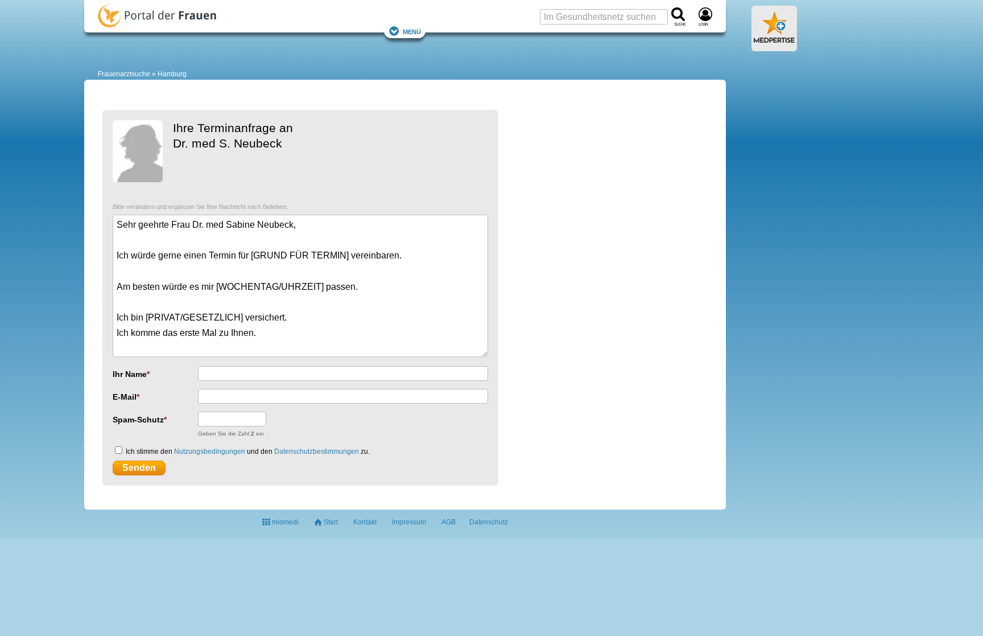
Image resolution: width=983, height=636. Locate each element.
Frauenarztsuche (124, 74)
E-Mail (125, 396)
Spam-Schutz (138, 419)
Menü (412, 31)
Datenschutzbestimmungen (316, 452)
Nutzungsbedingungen (209, 452)
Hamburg (172, 74)
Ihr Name (130, 374)
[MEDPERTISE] (774, 47)
